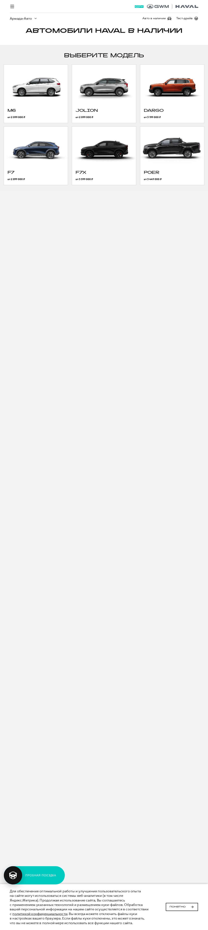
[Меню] (12, 6)
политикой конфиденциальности (39, 914)
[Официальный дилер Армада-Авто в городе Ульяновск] (172, 6)
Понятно (178, 907)
